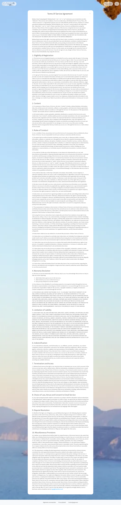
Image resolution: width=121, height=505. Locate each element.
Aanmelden (108, 4)
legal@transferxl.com (57, 489)
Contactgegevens (73, 502)
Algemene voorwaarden (49, 502)
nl (116, 4)
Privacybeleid (62, 502)
